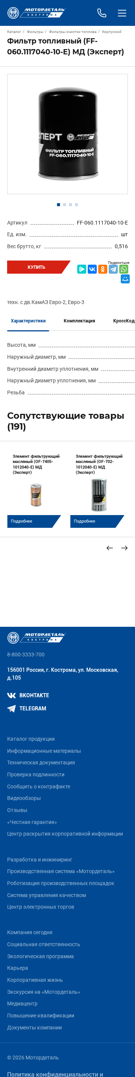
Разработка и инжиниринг (39, 860)
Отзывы (17, 810)
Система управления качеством (46, 895)
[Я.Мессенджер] (81, 269)
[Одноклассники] (102, 269)
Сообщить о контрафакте (38, 786)
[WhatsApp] (123, 269)
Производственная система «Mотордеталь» (61, 871)
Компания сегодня (29, 932)
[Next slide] (124, 547)
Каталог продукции (31, 739)
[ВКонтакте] (92, 269)
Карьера (17, 968)
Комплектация (79, 321)
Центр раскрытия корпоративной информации (65, 834)
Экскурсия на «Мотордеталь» (43, 992)
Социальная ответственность (43, 944)
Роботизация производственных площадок (60, 883)
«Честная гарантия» (32, 822)
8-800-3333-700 (26, 655)
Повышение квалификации (40, 1016)
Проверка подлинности (35, 774)
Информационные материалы (44, 751)
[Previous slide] (109, 547)
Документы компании (34, 1028)
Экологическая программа (40, 956)
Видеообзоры (24, 798)
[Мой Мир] (125, 278)
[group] (36, 488)
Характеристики (28, 321)
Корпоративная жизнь (35, 980)
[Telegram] (113, 269)
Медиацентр (22, 1004)
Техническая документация (41, 762)
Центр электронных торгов (40, 907)
